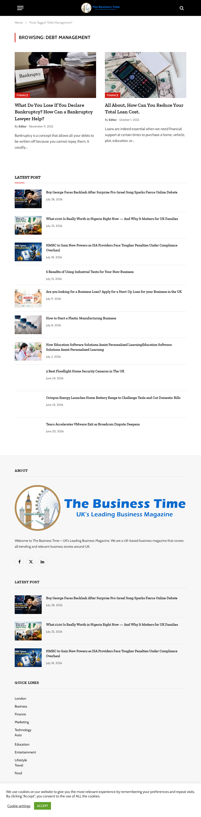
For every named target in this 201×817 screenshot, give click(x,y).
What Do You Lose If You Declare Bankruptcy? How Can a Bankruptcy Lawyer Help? (54, 111)
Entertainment (25, 752)
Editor (22, 126)
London (20, 698)
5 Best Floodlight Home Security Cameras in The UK (85, 371)
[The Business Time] (100, 8)
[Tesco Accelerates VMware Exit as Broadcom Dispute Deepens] (28, 431)
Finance (22, 95)
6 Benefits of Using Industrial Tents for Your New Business (90, 272)
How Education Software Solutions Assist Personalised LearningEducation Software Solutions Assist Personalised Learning (109, 347)
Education (22, 744)
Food (18, 773)
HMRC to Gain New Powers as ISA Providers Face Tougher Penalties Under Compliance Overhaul (111, 247)
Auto (18, 735)
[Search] (181, 8)
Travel (19, 765)
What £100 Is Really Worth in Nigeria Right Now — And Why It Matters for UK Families (112, 219)
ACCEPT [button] (42, 806)
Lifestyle (21, 760)
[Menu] (20, 8)
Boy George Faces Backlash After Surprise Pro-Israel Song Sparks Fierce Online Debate (111, 192)
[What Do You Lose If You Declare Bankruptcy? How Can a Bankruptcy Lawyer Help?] (55, 75)
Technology (23, 730)
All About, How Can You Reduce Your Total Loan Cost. (144, 108)
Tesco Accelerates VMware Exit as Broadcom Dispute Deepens (93, 424)
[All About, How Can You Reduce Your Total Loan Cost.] (145, 75)
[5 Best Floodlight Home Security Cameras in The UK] (28, 377)
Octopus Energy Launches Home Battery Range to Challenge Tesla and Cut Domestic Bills (113, 398)
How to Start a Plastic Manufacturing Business (81, 318)
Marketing (22, 722)
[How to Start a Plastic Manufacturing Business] (28, 324)
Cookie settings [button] (18, 806)
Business (21, 706)
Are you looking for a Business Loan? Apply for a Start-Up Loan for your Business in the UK (114, 292)
